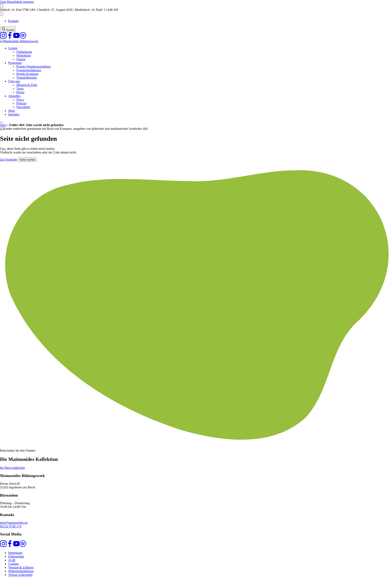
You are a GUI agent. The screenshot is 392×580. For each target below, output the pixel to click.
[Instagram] (3, 37)
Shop (11, 110)
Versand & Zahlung (20, 567)
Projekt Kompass (27, 74)
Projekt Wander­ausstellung (33, 66)
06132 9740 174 (10, 526)
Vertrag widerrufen (20, 575)
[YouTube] (16, 37)
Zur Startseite (8, 159)
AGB (11, 560)
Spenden (13, 114)
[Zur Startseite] (19, 41)
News (20, 99)
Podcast (21, 103)
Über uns (14, 81)
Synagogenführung (28, 70)
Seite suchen (27, 159)
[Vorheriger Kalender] (1, 6)
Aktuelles (14, 96)
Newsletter (23, 107)
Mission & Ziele (26, 85)
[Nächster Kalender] (1, 14)
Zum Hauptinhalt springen (17, 1)
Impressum (15, 552)
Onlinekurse (24, 52)
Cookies (13, 563)
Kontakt (13, 21)
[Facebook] (10, 37)
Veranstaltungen (26, 77)
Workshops (23, 55)
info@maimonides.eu (14, 522)
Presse (20, 92)
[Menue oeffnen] (1, 122)
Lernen (12, 48)
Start (3, 125)
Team (19, 88)
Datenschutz (16, 556)
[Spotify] (23, 37)
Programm (15, 63)
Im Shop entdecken (12, 467)
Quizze (21, 59)
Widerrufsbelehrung (21, 571)
